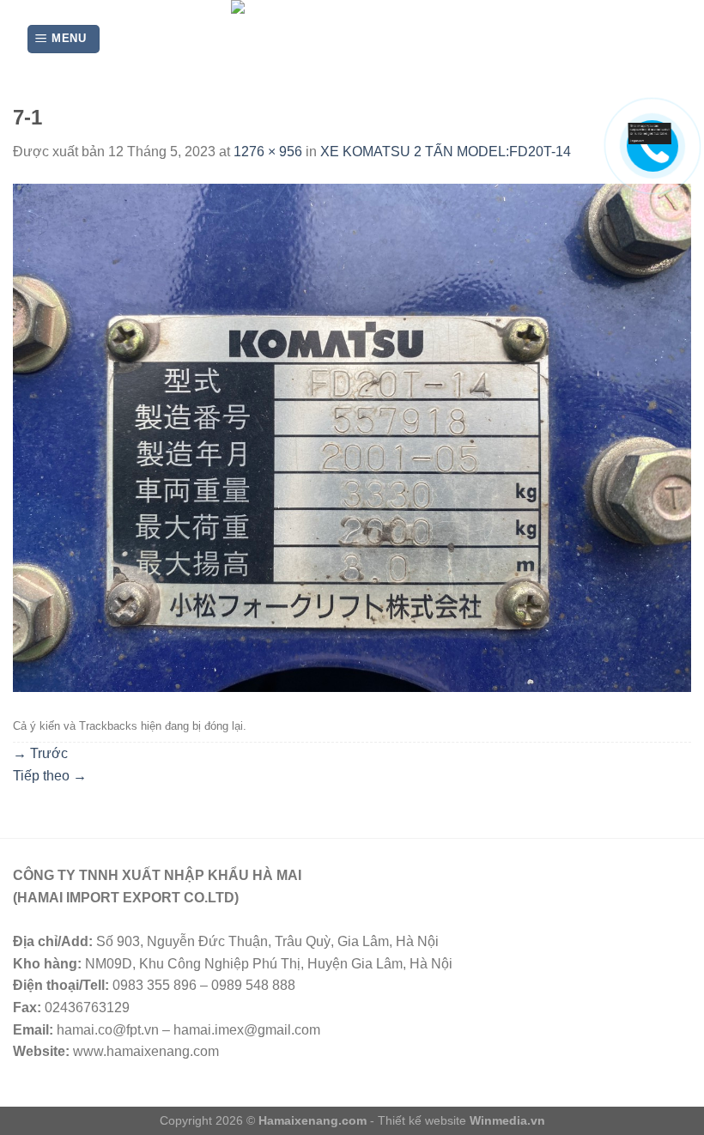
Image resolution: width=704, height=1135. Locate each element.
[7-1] (352, 436)
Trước (40, 753)
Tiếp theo (50, 775)
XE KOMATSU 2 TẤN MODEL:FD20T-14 (445, 151)
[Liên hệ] (655, 133)
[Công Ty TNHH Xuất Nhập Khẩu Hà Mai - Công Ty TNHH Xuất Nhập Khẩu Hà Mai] (352, 39)
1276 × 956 (268, 151)
